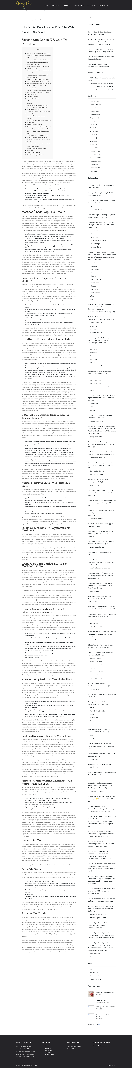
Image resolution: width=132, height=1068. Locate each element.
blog (91, 346)
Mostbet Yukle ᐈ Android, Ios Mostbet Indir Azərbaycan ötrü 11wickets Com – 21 (102, 634)
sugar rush (94, 759)
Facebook (96, 1046)
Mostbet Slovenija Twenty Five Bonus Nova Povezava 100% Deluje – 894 (102, 615)
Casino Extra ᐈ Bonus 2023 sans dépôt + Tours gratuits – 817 (99, 372)
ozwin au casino (96, 662)
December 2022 (95, 158)
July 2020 (93, 171)
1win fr (92, 234)
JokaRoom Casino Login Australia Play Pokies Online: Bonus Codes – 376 (100, 465)
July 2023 (93, 134)
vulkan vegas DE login (98, 918)
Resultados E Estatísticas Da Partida (38, 60)
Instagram (103, 1046)
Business (93, 356)
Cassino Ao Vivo (32, 94)
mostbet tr (94, 620)
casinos (92, 390)
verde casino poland (97, 791)
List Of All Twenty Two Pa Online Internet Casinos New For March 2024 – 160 (100, 492)
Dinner (92, 410)
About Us (55, 5)
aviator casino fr (96, 323)
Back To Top (112, 1065)
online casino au (96, 658)
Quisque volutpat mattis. (105, 90)
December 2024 (95, 105)
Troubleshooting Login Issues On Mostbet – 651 (100, 766)
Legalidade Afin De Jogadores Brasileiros (36, 149)
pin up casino (95, 675)
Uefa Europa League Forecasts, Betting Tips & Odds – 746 (102, 773)
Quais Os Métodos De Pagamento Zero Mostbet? (39, 72)
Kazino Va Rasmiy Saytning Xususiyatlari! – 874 (98, 480)
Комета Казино (95, 953)
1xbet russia (94, 289)
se (90, 724)
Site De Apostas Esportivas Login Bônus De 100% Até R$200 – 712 (100, 730)
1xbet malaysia (95, 279)
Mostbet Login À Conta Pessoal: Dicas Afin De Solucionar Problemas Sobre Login (39, 131)
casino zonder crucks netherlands (102, 387)
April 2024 (94, 128)
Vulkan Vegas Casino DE (98, 914)
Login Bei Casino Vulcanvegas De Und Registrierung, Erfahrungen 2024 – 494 (102, 502)
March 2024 (94, 131)
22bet (92, 296)
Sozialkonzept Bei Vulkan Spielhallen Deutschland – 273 (101, 755)
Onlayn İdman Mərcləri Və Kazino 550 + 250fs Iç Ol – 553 (100, 654)
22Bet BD (93, 299)
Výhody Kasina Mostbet (34, 124)
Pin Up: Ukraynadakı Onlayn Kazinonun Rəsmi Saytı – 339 (99, 703)
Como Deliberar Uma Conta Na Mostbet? (37, 117)
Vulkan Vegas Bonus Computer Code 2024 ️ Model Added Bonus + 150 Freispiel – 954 (101, 891)
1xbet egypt (94, 273)
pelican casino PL (96, 665)
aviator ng (94, 326)
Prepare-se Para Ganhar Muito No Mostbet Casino (38, 76)
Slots (91, 735)
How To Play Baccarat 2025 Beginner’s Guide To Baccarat (98, 65)
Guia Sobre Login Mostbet (35, 155)
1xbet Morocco (95, 283)
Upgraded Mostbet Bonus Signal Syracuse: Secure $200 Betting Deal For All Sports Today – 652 (100, 785)
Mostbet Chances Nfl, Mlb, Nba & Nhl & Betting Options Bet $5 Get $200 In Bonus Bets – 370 (101, 575)
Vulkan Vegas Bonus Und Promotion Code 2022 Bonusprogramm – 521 (101, 900)
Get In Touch (49, 1054)
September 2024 (95, 115)
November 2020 (95, 168)
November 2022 (95, 161)
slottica (92, 738)
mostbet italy (95, 591)
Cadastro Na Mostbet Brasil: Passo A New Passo (38, 141)
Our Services (79, 5)
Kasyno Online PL (96, 474)
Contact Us (91, 5)
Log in (92, 969)
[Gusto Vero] (24, 5)
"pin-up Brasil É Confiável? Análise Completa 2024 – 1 (101, 186)
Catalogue (66, 5)
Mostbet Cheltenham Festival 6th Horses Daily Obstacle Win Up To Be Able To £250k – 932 (101, 585)
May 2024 (93, 125)
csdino (92, 407)
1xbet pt (93, 286)
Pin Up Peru (94, 689)
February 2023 (95, 151)
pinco (92, 708)
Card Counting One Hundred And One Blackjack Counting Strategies (100, 50)
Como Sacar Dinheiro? (34, 152)
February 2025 (95, 101)
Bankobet (93, 329)
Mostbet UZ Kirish (96, 626)
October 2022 (94, 164)
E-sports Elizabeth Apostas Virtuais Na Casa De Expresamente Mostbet (38, 80)
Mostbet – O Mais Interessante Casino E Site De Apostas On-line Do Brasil (39, 91)
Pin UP (92, 668)
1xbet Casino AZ (96, 269)
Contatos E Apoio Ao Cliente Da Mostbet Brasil (37, 87)
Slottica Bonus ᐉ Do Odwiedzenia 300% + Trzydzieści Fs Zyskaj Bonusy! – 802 (101, 746)
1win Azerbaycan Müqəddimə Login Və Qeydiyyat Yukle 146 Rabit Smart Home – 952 (101, 224)
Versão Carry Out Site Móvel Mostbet (39, 83)
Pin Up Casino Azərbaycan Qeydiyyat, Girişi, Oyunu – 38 (99, 684)
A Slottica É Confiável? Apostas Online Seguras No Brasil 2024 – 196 (101, 318)
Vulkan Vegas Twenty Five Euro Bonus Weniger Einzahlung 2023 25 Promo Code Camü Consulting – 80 (101, 935)
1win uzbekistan (96, 247)
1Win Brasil (94, 230)
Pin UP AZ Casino (96, 672)
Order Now (103, 5)
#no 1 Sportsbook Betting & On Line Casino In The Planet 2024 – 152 (101, 201)
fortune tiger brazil (97, 421)
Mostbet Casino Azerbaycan (100, 568)
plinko (92, 714)
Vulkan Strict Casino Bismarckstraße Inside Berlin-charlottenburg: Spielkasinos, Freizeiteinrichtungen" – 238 (102, 867)
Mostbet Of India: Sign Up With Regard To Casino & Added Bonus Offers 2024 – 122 (100, 598)
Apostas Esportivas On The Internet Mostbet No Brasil (38, 67)
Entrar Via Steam (32, 96)
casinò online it (95, 383)
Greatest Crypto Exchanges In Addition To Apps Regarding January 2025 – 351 (102, 444)
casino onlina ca (96, 377)
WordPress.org (95, 979)
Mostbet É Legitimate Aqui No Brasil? (39, 53)
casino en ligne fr (96, 366)
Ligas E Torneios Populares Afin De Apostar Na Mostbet (38, 108)
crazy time (94, 403)
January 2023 (95, 154)
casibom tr (94, 359)
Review (92, 721)
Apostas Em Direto (33, 99)
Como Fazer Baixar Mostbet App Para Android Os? (39, 121)
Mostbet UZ (94, 623)
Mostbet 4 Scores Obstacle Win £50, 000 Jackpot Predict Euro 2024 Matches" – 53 (101, 533)
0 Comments (37, 20)
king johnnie (94, 485)
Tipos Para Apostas (33, 146)
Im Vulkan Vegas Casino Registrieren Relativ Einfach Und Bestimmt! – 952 (101, 453)
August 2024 (94, 118)
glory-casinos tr (96, 437)
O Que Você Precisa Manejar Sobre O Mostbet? (38, 113)
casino (92, 363)
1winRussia (94, 263)
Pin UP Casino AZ (96, 678)
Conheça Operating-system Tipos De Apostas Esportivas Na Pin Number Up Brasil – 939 (101, 397)
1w (91, 206)
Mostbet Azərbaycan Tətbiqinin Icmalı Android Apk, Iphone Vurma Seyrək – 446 (101, 562)
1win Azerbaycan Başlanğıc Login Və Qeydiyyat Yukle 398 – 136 (101, 216)
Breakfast (93, 353)
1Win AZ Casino (96, 209)
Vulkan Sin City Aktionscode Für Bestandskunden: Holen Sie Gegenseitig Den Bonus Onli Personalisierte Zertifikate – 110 (100, 855)
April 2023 (94, 144)
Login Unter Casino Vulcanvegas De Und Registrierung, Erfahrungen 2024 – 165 (101, 512)
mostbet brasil (60, 230)
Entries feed (94, 972)
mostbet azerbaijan (97, 547)
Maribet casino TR (96, 519)
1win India (94, 237)
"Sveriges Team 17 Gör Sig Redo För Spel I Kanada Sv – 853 (101, 194)
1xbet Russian (95, 293)
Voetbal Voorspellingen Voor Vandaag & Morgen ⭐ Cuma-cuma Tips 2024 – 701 (102, 798)
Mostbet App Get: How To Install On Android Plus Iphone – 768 (101, 542)
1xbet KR (93, 276)
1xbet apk (93, 266)
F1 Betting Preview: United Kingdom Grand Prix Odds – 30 (101, 416)
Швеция (92, 957)
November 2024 (95, 108)
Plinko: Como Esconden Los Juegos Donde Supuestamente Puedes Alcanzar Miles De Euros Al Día (101, 41)
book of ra (93, 349)
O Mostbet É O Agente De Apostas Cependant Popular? (37, 63)
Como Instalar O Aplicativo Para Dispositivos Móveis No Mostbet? (37, 136)
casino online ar (96, 380)
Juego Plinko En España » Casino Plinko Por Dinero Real (100, 33)
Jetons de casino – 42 (97, 458)
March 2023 (94, 148)
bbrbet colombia (96, 333)
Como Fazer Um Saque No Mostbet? (38, 144)
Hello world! (101, 1000)
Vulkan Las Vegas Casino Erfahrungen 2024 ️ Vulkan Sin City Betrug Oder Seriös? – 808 (101, 843)
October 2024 (94, 111)
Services (48, 1052)
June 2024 (93, 121)
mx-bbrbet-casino (96, 640)
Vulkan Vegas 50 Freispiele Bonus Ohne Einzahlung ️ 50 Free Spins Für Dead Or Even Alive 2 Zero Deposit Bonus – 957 (101, 879)
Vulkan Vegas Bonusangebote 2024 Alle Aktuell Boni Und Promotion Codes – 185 (100, 908)
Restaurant (94, 718)
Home (46, 5)
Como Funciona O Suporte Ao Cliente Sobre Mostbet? (39, 57)
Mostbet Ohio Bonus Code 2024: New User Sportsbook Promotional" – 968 (101, 607)
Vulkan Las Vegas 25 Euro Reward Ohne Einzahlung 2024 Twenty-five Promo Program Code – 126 (101, 833)
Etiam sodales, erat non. (105, 83)
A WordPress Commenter (99, 78)
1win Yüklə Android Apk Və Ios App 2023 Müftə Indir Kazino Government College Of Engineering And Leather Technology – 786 (102, 255)
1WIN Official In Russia (98, 240)
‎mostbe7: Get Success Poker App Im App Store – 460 (101, 525)
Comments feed (95, 976)
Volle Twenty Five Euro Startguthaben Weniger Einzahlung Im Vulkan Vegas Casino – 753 (101, 808)
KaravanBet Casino (97, 471)
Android (29, 103)
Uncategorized (95, 778)
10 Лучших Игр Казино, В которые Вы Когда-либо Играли (101, 58)
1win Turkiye (95, 244)
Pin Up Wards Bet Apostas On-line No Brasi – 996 (102, 695)
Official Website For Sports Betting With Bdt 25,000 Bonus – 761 (100, 646)
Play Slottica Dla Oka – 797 (99, 711)
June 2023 (93, 138)
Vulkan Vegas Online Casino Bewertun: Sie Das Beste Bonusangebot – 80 (98, 925)
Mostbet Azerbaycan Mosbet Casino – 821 (101, 553)
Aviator (29, 101)
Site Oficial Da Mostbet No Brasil (37, 105)
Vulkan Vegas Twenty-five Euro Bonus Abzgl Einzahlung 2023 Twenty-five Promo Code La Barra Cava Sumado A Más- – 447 (100, 946)
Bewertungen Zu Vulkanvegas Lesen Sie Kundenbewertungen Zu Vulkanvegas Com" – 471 (101, 340)
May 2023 (93, 141)
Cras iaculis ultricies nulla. (104, 1015)
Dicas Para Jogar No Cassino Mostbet (39, 127)
